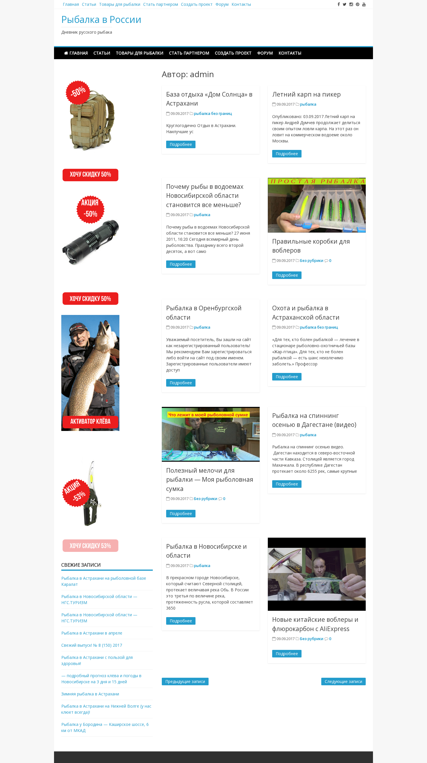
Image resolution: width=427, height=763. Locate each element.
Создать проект (197, 4)
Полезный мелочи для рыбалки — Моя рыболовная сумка (209, 479)
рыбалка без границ (213, 113)
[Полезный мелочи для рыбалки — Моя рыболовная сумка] (211, 434)
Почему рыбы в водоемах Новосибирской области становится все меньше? (204, 195)
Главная (71, 4)
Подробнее (181, 144)
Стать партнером (160, 4)
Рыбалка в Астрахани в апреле (91, 633)
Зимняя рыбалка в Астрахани (90, 694)
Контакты (241, 4)
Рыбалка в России (101, 19)
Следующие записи (343, 681)
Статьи (89, 4)
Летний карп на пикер (306, 94)
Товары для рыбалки (119, 4)
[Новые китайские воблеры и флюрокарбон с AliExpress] (317, 574)
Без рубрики (311, 260)
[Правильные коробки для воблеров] (317, 205)
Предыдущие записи (185, 681)
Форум (222, 4)
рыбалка (308, 104)
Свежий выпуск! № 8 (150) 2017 (91, 645)
